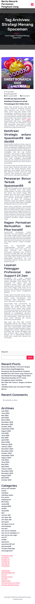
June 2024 (5, 462)
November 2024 (7, 451)
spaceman (5, 542)
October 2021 (6, 480)
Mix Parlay (5, 502)
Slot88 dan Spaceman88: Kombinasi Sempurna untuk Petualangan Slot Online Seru (16, 101)
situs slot (4, 575)
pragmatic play (6, 581)
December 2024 (7, 449)
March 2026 (5, 420)
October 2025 (6, 426)
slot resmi (4, 579)
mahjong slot (6, 500)
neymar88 (5, 504)
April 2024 (5, 467)
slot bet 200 (5, 515)
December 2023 (7, 471)
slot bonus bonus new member (10, 583)
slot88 (29, 119)
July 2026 (5, 411)
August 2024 (6, 458)
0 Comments (26, 96)
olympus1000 (6, 506)
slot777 (4, 537)
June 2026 (5, 413)
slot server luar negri (9, 535)
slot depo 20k (6, 520)
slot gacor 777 (5, 560)
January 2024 (6, 469)
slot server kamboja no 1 (10, 533)
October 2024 (6, 453)
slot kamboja (6, 526)
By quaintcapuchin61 (10, 94)
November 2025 (7, 424)
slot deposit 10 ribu (7, 555)
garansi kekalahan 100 (8, 573)
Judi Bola (4, 493)
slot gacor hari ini (7, 524)
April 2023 (5, 478)
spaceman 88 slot (8, 544)
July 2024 (5, 460)
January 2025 (6, 447)
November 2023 (7, 473)
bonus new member (8, 488)
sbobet (4, 508)
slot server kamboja (8, 531)
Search (4, 352)
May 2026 (4, 415)
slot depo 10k (6, 517)
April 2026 (5, 418)
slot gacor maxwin (7, 577)
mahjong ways (5, 570)
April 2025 (5, 440)
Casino (3, 491)
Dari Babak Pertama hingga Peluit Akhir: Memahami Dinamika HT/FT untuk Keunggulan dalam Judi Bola (16, 378)
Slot (7, 96)
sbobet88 (5, 511)
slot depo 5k (5, 558)
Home (16, 33)
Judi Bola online (7, 495)
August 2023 (6, 475)
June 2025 (5, 435)
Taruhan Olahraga (8, 548)
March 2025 (5, 442)
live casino (5, 497)
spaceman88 (13, 96)
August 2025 (6, 431)
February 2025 (6, 444)
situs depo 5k (5, 564)
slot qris (4, 528)
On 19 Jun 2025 (9, 92)
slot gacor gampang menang (10, 585)
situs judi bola (5, 566)
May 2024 (4, 464)
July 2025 (5, 433)
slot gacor (5, 522)
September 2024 (7, 455)
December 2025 (7, 422)
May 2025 (4, 438)
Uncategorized (6, 551)
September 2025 (7, 429)
